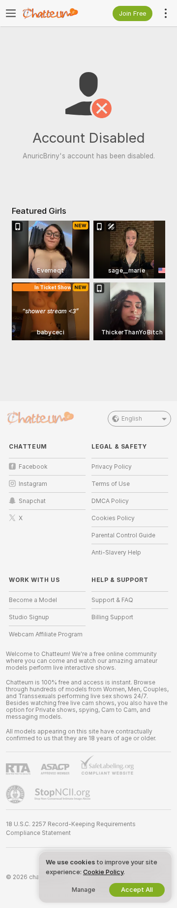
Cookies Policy (113, 518)
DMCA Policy (110, 501)
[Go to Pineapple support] (16, 794)
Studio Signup (29, 617)
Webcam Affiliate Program (46, 634)
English (131, 418)
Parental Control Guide (123, 535)
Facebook (33, 466)
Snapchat (32, 501)
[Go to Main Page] (55, 13)
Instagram (33, 483)
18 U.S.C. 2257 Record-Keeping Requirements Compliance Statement (71, 828)
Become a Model (33, 600)
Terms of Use (110, 483)
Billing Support (112, 617)
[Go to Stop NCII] (63, 794)
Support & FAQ (112, 600)
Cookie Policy (103, 872)
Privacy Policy (111, 466)
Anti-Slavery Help (116, 552)
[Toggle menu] (11, 13)
